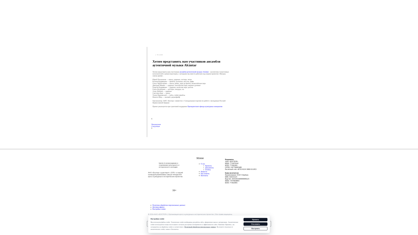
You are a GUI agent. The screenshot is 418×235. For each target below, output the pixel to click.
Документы (209, 168)
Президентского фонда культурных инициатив (205, 106)
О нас (203, 164)
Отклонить (255, 224)
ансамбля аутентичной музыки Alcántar (194, 72)
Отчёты (208, 170)
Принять (255, 220)
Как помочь (205, 174)
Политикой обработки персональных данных (200, 227)
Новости (204, 172)
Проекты (208, 166)
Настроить (255, 228)
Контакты (204, 175)
